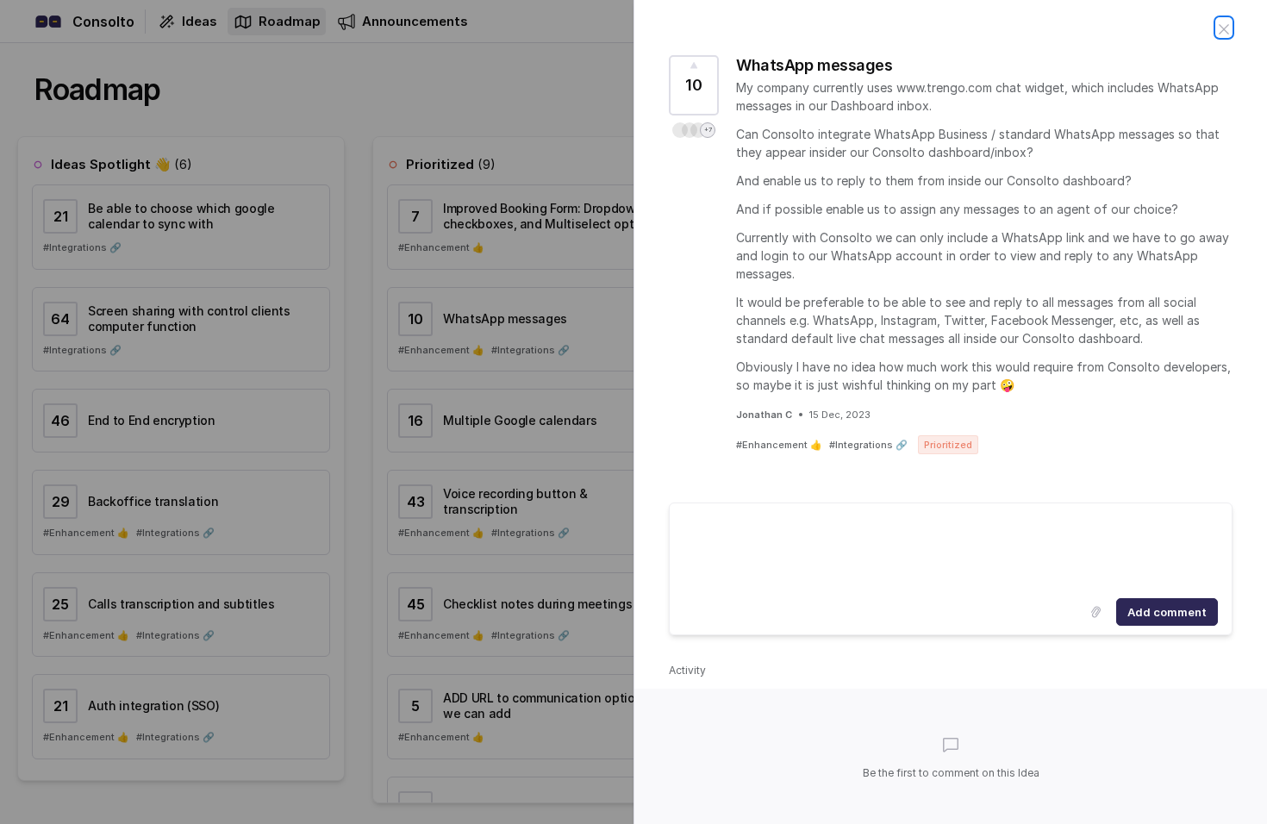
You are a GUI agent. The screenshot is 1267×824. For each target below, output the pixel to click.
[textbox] (950, 547)
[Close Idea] (1224, 27)
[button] (693, 130)
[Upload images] (1095, 612)
